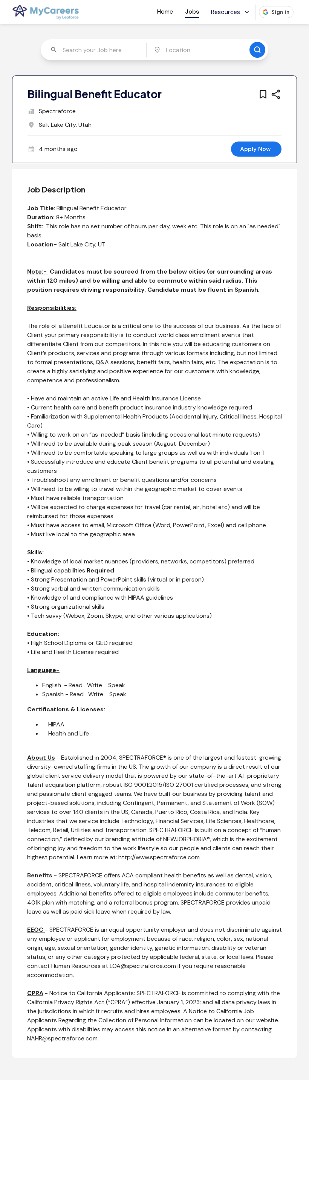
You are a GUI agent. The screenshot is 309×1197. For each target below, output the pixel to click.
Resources (225, 12)
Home (165, 11)
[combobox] (94, 50)
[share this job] (275, 94)
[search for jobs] (257, 50)
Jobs (192, 11)
